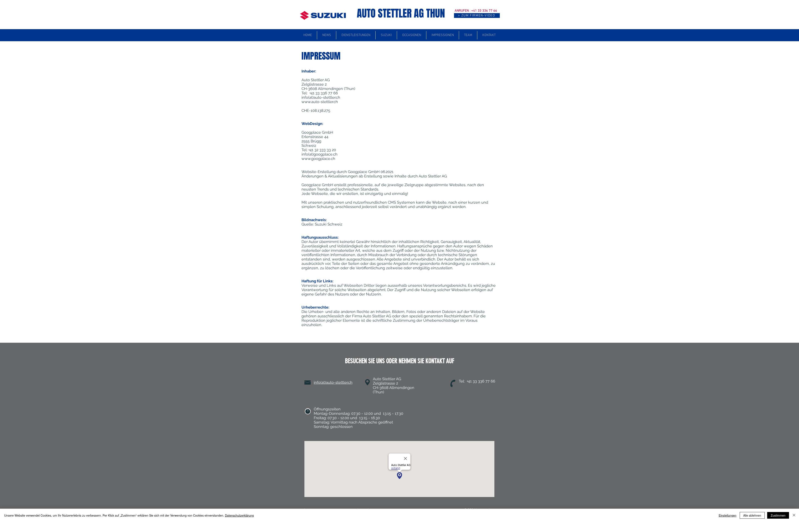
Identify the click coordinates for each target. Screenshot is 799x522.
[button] (477, 15)
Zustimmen (778, 515)
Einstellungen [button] (727, 515)
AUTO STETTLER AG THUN (401, 13)
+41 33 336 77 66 (484, 11)
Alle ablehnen (752, 515)
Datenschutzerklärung (239, 515)
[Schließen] (794, 515)
